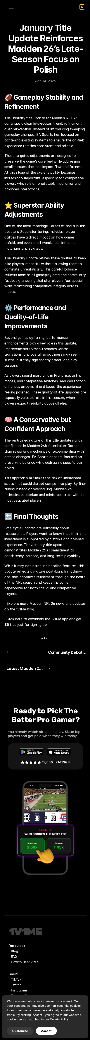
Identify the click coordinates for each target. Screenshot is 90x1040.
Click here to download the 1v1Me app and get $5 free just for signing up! (43, 622)
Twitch (16, 985)
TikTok (16, 979)
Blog (14, 951)
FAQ (14, 956)
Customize (20, 1031)
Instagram (19, 990)
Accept (46, 1031)
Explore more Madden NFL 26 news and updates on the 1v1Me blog (45, 606)
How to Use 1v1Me (24, 962)
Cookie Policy (59, 1019)
